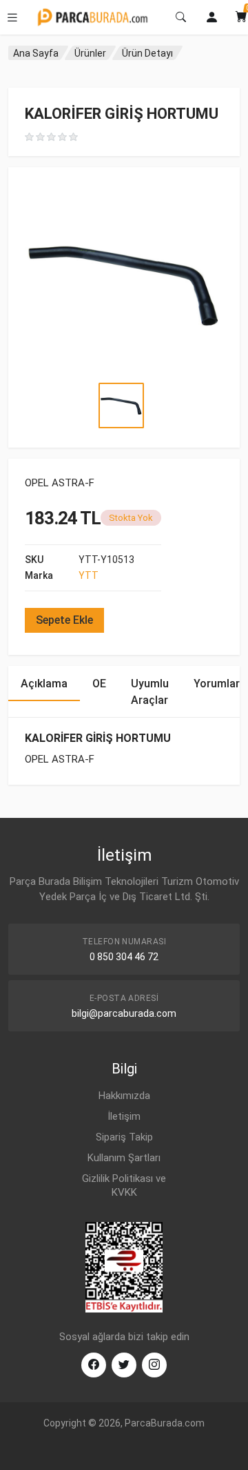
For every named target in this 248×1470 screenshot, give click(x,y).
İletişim (124, 1116)
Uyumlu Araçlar (150, 692)
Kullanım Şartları (124, 1158)
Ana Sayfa (36, 53)
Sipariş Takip (124, 1137)
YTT (89, 575)
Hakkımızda (124, 1095)
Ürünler (90, 53)
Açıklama (44, 683)
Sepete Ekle (64, 620)
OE (99, 683)
